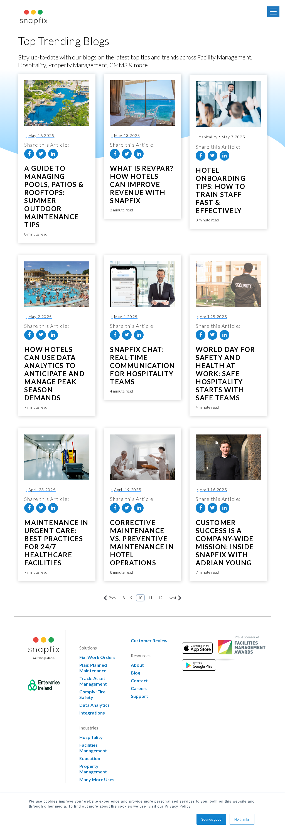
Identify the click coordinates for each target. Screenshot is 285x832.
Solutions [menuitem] (88, 647)
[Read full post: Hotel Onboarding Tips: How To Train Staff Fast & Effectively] (228, 104)
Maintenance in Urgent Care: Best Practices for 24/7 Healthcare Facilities (56, 542)
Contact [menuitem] (139, 680)
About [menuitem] (137, 665)
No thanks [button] (242, 819)
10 (140, 597)
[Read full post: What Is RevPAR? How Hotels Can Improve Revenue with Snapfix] (142, 103)
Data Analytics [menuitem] (94, 705)
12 (160, 597)
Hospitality (201, 137)
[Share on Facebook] (29, 154)
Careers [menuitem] (139, 688)
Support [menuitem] (139, 696)
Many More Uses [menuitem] (96, 779)
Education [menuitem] (89, 758)
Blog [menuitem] (135, 672)
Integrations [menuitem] (92, 712)
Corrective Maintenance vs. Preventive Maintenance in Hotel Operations (142, 542)
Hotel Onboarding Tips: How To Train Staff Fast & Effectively (220, 190)
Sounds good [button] (211, 819)
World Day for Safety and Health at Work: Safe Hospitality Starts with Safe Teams (225, 373)
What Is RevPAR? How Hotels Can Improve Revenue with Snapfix (141, 184)
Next (172, 597)
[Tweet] (41, 154)
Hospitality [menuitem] (91, 737)
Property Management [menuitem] (93, 768)
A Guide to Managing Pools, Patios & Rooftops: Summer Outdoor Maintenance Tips (53, 196)
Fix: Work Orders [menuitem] (97, 657)
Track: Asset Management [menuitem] (93, 681)
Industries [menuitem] (88, 727)
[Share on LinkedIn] (53, 154)
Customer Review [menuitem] (149, 640)
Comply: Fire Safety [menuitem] (92, 694)
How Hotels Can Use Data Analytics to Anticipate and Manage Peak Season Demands (54, 373)
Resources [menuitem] (141, 655)
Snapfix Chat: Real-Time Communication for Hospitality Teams (142, 365)
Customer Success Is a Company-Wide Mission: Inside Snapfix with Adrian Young (225, 542)
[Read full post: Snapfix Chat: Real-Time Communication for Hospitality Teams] (142, 284)
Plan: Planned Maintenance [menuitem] (93, 667)
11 (150, 597)
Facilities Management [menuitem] (93, 747)
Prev (112, 597)
